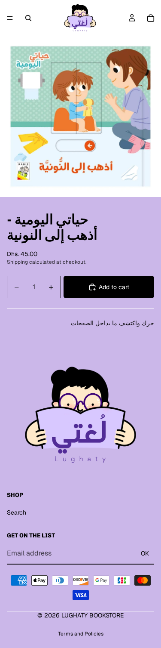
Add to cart (114, 287)
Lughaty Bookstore (92, 615)
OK (145, 553)
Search (16, 512)
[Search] (28, 18)
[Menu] (10, 18)
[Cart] (150, 18)
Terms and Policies (80, 633)
